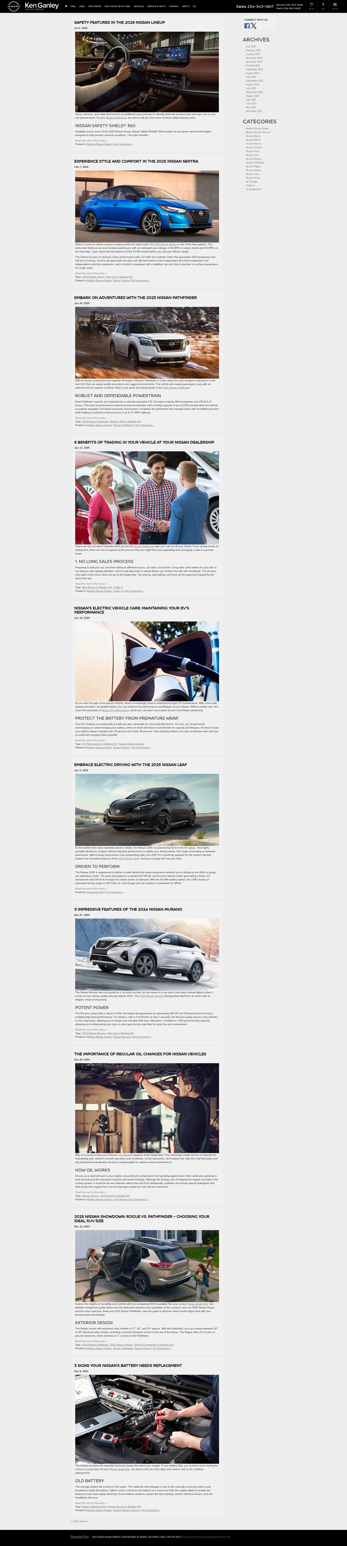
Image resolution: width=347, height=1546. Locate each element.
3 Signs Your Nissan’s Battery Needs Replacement (128, 1365)
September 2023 (254, 80)
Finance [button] (173, 6)
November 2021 (254, 111)
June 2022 (251, 103)
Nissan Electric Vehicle (131, 743)
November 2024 (254, 61)
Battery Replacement (94, 1506)
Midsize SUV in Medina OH (125, 421)
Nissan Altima (253, 136)
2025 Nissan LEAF (129, 858)
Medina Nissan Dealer (99, 144)
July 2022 (251, 99)
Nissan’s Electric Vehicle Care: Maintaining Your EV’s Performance (131, 610)
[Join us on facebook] (247, 25)
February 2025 (253, 50)
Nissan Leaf (252, 155)
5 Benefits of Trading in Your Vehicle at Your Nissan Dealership (144, 442)
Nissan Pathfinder (123, 425)
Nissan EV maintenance (115, 710)
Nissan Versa (253, 177)
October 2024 (253, 65)
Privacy (199, 1537)
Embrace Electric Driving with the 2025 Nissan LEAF (130, 764)
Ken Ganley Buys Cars (117, 6)
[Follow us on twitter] (253, 25)
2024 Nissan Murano (152, 996)
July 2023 (251, 88)
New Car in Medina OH (119, 276)
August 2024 (252, 73)
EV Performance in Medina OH (99, 743)
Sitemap (208, 1537)
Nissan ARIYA (253, 140)
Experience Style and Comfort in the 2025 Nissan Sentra (136, 161)
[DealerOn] (79, 1536)
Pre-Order (94, 6)
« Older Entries (79, 1521)
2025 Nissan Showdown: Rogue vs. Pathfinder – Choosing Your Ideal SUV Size (141, 1218)
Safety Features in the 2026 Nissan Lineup (119, 22)
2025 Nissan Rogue (121, 1344)
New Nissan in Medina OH (97, 587)
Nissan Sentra (121, 280)
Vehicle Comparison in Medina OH (153, 1344)
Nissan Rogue (143, 1348)
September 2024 (254, 69)
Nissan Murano (121, 1036)
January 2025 (253, 54)
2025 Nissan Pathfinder (176, 387)
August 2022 (252, 96)
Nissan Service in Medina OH (124, 1506)
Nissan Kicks (253, 151)
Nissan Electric (121, 747)
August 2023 (252, 84)
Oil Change (120, 1199)
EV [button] (194, 6)
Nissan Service (90, 1195)
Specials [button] (139, 6)
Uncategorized (95, 892)
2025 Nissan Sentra (165, 244)
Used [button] (82, 6)
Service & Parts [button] (156, 6)
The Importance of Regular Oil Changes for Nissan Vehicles (140, 1053)
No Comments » (123, 144)
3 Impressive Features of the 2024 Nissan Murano (128, 909)
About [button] (186, 6)
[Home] (66, 6)
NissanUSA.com (222, 1537)
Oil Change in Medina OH (115, 1195)
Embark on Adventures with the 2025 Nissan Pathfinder (135, 297)
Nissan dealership (116, 117)
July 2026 (251, 46)
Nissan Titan (252, 174)
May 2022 (251, 107)
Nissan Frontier (254, 147)
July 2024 (251, 77)
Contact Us (188, 1537)
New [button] (73, 6)
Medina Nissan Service (100, 1199)
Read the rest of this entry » (91, 140)
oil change (125, 1154)
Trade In (118, 587)
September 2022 (254, 92)
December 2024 (254, 58)
